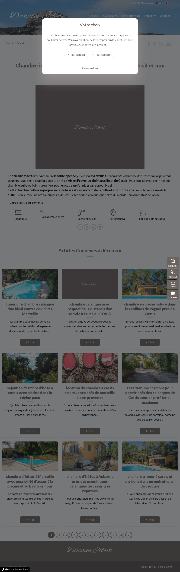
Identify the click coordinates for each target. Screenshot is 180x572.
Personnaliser (90, 68)
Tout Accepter (103, 54)
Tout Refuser (77, 54)
